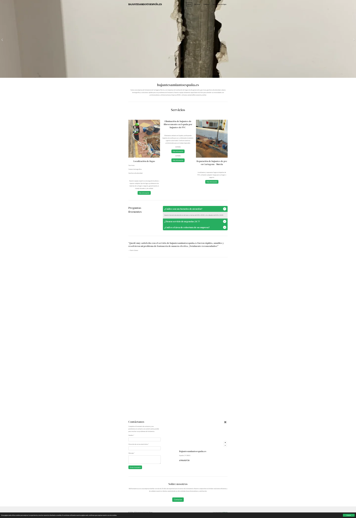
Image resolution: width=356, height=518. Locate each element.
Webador (225, 512)
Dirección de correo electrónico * (138, 444)
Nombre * (131, 435)
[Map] (203, 434)
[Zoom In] (225, 442)
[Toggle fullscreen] (225, 422)
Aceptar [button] (349, 515)
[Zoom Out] (225, 445)
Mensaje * (131, 453)
